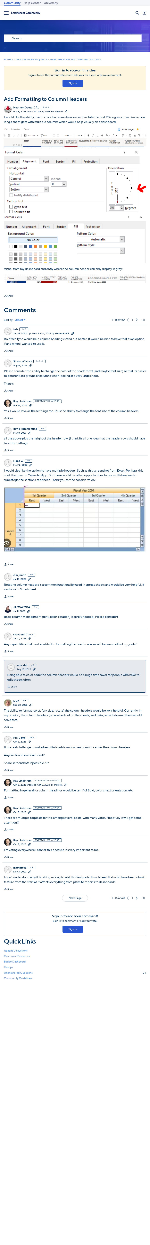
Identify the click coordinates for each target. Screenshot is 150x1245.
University (51, 3)
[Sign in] (144, 13)
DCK (16, 701)
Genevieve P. (62, 333)
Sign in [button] (73, 83)
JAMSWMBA (21, 607)
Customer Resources (17, 956)
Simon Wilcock (22, 361)
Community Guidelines (18, 978)
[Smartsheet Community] (25, 13)
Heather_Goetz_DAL (26, 107)
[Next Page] (137, 320)
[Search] (137, 13)
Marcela (58, 111)
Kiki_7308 (19, 738)
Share (8, 296)
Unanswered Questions (75, 973)
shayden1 (19, 634)
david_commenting (25, 429)
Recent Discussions (16, 951)
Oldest (19, 320)
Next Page (75, 898)
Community (12, 3)
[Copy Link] (66, 111)
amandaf (22, 665)
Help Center (32, 3)
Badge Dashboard (15, 962)
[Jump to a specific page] (143, 320)
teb (15, 329)
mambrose (19, 868)
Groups (8, 967)
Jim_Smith (19, 575)
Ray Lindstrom (22, 401)
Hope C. (18, 461)
